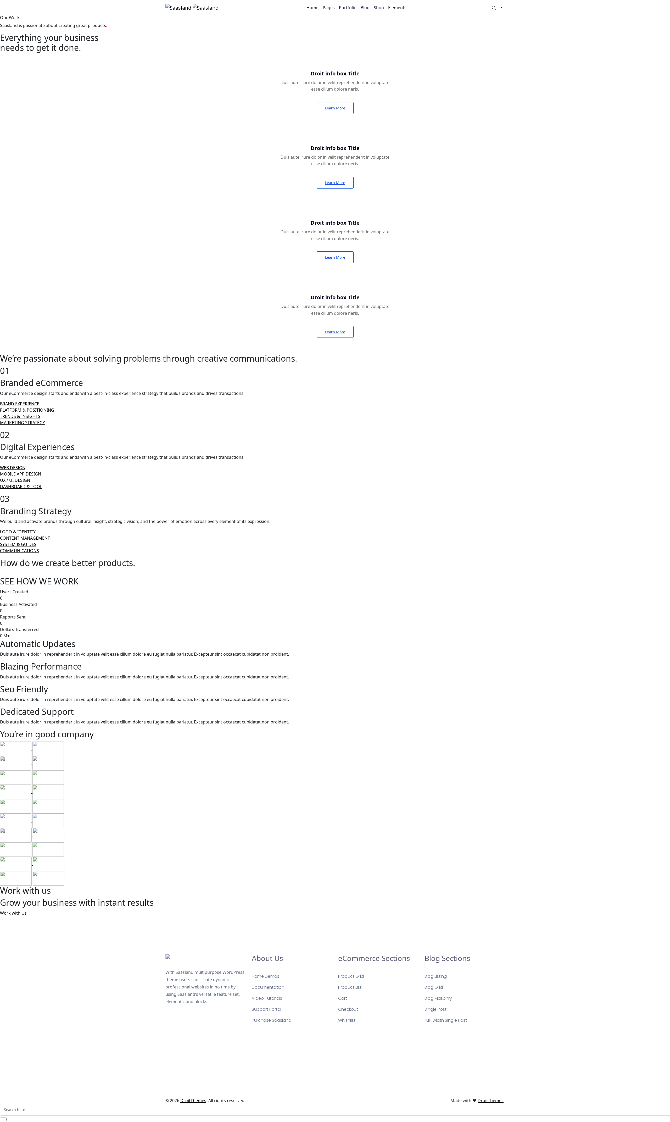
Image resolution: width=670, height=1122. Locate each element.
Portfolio (347, 7)
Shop (379, 7)
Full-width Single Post (446, 1020)
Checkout (348, 1009)
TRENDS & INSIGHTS (20, 416)
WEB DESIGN (12, 468)
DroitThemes (193, 1100)
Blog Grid (434, 987)
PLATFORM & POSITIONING (27, 410)
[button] (501, 7)
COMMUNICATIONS (19, 551)
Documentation (268, 987)
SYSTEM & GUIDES (18, 544)
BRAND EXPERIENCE (19, 404)
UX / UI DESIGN (15, 480)
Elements (397, 7)
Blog (365, 7)
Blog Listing (436, 976)
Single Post (435, 1009)
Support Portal (266, 1009)
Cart (342, 998)
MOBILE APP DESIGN (20, 474)
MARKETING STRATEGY (22, 422)
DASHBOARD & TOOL (21, 486)
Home (312, 7)
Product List (349, 987)
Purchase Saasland (271, 1020)
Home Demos (265, 976)
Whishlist (346, 1020)
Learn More (335, 108)
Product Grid (351, 976)
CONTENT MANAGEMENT (25, 538)
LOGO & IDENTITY (18, 532)
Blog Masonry (438, 998)
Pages (329, 7)
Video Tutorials (267, 998)
